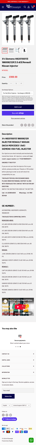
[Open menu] (3, 7)
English (5, 405)
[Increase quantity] (21, 83)
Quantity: (5, 83)
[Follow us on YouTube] (10, 415)
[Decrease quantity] (11, 83)
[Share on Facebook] (21, 125)
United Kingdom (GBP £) (19, 405)
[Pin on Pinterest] (25, 125)
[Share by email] (32, 125)
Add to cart (18, 107)
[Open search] (25, 7)
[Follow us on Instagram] (7, 415)
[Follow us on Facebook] (3, 415)
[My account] (29, 7)
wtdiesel (5, 70)
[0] (32, 7)
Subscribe (8, 396)
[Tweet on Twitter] (29, 125)
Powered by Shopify (7, 441)
